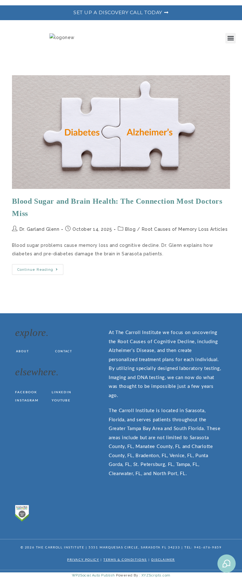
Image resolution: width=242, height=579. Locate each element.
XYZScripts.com (155, 575)
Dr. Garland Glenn (40, 229)
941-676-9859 (208, 547)
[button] (230, 38)
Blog (130, 229)
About (22, 351)
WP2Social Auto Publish (93, 575)
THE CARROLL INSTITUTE (60, 547)
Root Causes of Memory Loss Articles (185, 229)
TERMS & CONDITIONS (125, 559)
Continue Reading (40, 268)
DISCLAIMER (163, 559)
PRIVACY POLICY (83, 559)
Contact (63, 351)
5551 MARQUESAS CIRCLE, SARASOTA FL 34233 (134, 547)
